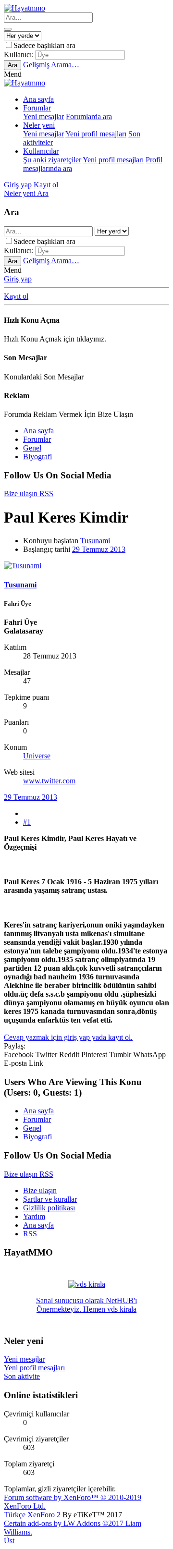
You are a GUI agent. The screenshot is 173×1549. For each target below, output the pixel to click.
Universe (36, 756)
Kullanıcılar (41, 151)
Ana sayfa (38, 99)
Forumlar (37, 108)
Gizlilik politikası (49, 1208)
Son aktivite (22, 1376)
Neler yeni (39, 125)
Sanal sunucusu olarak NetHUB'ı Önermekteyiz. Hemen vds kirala (86, 1304)
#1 (27, 822)
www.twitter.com (49, 781)
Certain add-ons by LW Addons (72, 1527)
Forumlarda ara (89, 116)
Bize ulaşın (40, 1190)
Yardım (34, 1216)
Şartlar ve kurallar (50, 1199)
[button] (13, 74)
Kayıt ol (16, 296)
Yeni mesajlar (43, 116)
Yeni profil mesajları (95, 134)
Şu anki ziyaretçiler (52, 160)
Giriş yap (18, 279)
